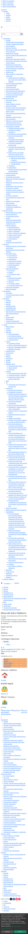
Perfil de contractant (9, 804)
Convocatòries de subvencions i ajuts (14, 824)
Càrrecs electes (7, 727)
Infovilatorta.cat (8, 593)
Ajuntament (4, 720)
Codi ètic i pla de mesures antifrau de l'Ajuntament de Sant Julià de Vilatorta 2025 (14, 785)
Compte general (8, 806)
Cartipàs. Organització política (12, 725)
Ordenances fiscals (9, 830)
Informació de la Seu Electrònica (12, 766)
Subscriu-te (4, 694)
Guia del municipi (8, 862)
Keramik (5, 587)
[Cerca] (21, 34)
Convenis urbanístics (9, 823)
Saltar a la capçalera (8, 1)
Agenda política (8, 663)
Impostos (6, 849)
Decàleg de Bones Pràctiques (12, 610)
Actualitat (7, 583)
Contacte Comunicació (10, 608)
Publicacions (7, 667)
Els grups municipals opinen (11, 770)
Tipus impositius (8, 794)
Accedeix (3, 680)
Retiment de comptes (9, 735)
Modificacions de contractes (11, 815)
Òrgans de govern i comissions (12, 750)
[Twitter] (11, 899)
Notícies (5, 589)
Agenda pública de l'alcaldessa (12, 723)
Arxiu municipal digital (9, 765)
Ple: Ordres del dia (8, 776)
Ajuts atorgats (7, 828)
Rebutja (7, 931)
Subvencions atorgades (10, 826)
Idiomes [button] (5, 11)
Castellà (8, 15)
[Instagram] (19, 899)
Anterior (3, 714)
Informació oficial (6, 774)
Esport (18, 710)
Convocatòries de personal (11, 800)
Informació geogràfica (10, 867)
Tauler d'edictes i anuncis (10, 780)
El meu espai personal (9, 839)
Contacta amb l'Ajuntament (11, 851)
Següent (8, 714)
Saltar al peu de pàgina (9, 6)
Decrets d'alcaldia (8, 781)
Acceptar (20, 931)
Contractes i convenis (9, 817)
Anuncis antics (7, 665)
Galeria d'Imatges (8, 869)
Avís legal (6, 910)
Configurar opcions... (6, 928)
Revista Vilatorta (8, 596)
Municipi (3, 852)
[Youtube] (16, 899)
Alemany (8, 19)
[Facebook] (14, 899)
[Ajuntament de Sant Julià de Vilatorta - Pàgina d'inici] (10, 29)
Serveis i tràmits (5, 834)
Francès (8, 21)
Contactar (4, 10)
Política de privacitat (9, 909)
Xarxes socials (7, 604)
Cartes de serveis (8, 763)
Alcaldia (5, 722)
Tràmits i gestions (8, 847)
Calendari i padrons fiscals (11, 793)
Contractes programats (10, 808)
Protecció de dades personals (12, 768)
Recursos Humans (8, 729)
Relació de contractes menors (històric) (14, 813)
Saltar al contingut (7, 3)
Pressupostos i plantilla (10, 802)
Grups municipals (8, 751)
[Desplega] (11, 583)
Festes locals (7, 753)
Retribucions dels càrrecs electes (13, 740)
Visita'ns (5, 866)
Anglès (8, 17)
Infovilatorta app (8, 595)
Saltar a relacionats (8, 5)
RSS (4, 905)
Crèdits (5, 901)
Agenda (16, 583)
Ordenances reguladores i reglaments (14, 832)
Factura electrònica (9, 838)
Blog (4, 602)
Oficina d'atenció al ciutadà (11, 836)
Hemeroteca (7, 606)
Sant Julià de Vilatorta (9, 864)
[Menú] (1, 37)
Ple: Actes (6, 778)
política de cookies (16, 926)
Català (8, 13)
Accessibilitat (7, 903)
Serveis (5, 841)
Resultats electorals (9, 772)
